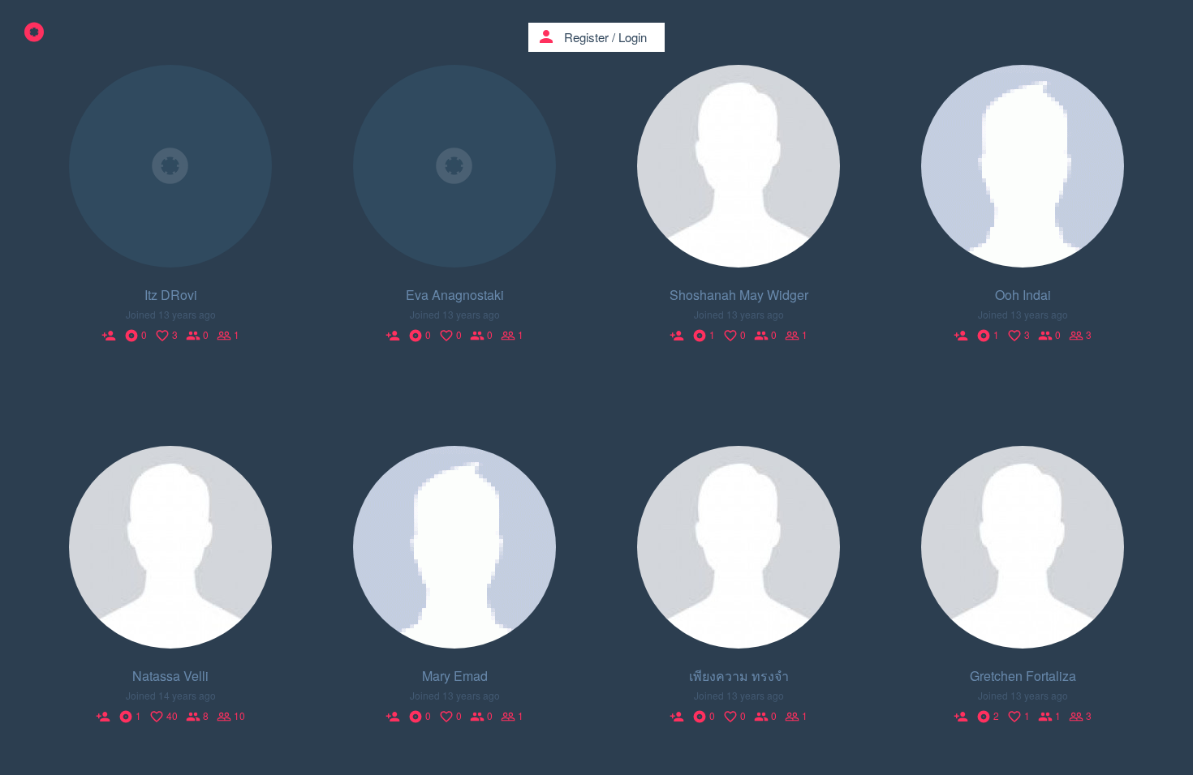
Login (632, 36)
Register (586, 36)
